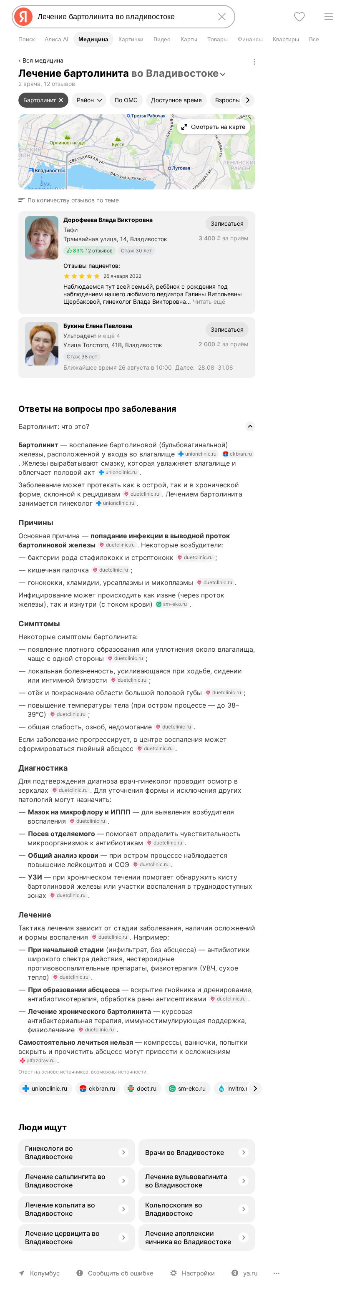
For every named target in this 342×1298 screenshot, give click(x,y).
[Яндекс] (23, 17)
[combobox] (122, 17)
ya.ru (250, 1273)
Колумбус (45, 1273)
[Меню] (328, 16)
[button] (71, 200)
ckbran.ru (241, 454)
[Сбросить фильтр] (60, 100)
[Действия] (254, 62)
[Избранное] (299, 17)
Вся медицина (43, 60)
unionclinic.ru (200, 454)
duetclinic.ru (145, 494)
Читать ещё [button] (209, 301)
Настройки (198, 1273)
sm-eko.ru (175, 604)
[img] (81, 276)
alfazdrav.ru (41, 1060)
